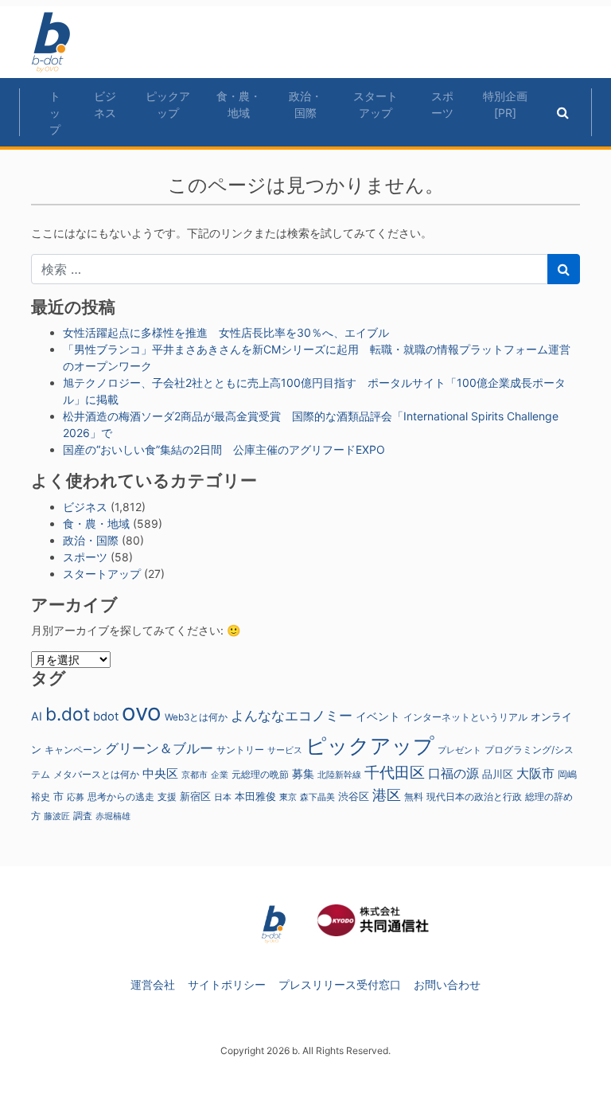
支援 (167, 796)
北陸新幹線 (339, 775)
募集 (303, 773)
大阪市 (535, 773)
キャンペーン (73, 750)
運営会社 (152, 984)
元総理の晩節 (260, 774)
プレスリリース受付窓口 (339, 984)
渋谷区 (353, 796)
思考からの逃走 (121, 796)
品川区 (497, 774)
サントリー (240, 750)
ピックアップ (168, 104)
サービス (284, 750)
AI (36, 716)
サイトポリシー (227, 984)
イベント (378, 716)
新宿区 (195, 796)
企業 (219, 775)
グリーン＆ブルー (159, 748)
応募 (75, 797)
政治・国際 (305, 104)
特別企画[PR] (505, 104)
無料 (413, 796)
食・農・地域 (238, 104)
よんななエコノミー (291, 716)
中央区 (160, 773)
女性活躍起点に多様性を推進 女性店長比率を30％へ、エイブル (226, 332)
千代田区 (394, 772)
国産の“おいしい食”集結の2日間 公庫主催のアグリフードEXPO (224, 449)
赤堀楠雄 (112, 816)
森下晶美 (317, 796)
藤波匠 (57, 816)
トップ (54, 112)
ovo (142, 712)
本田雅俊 (255, 796)
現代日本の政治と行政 (474, 796)
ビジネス (105, 104)
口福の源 (453, 773)
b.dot (67, 713)
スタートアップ (375, 104)
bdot (106, 716)
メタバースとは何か (96, 774)
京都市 (194, 775)
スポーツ (442, 104)
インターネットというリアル (465, 717)
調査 (82, 816)
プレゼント (459, 750)
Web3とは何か (196, 717)
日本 (223, 796)
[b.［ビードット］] (274, 923)
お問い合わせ (447, 984)
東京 (288, 796)
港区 (386, 794)
